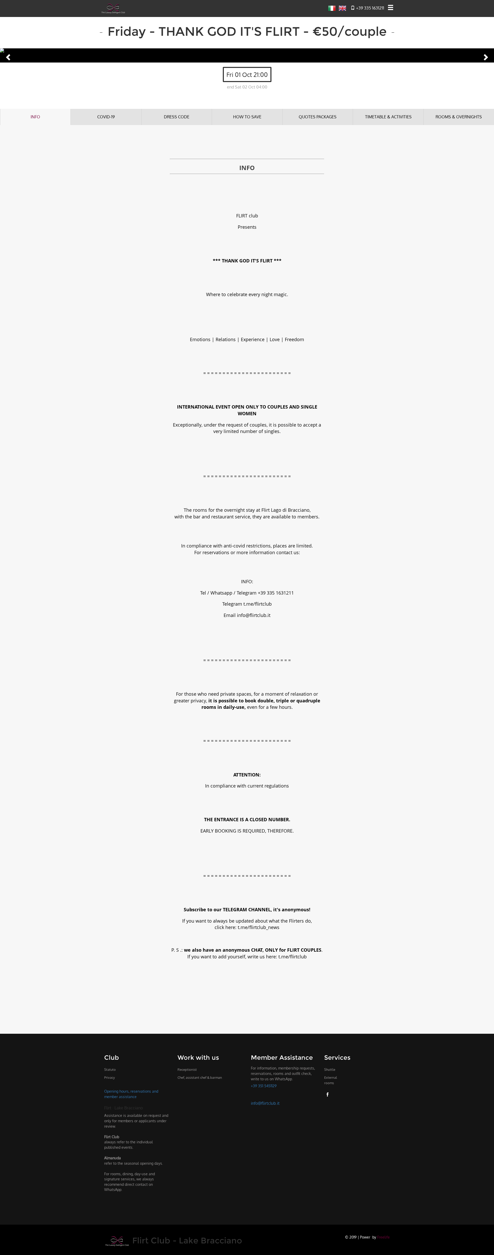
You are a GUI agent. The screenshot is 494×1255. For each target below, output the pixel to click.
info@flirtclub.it (265, 1103)
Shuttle (329, 1069)
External (330, 1080)
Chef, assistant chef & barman (200, 1077)
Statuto (110, 1069)
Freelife (383, 1237)
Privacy (109, 1077)
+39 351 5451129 (264, 1085)
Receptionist (187, 1069)
